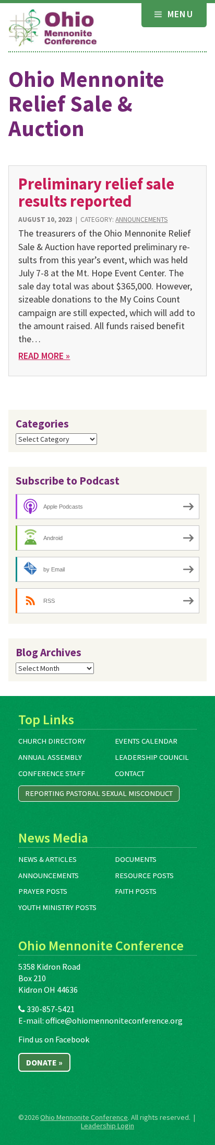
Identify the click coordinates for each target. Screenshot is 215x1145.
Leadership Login (107, 1125)
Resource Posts (144, 875)
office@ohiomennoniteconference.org (114, 1020)
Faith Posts (136, 891)
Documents (136, 859)
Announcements (141, 219)
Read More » (44, 356)
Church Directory (52, 741)
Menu (178, 14)
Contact (130, 773)
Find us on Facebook (53, 1039)
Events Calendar (146, 741)
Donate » (44, 1062)
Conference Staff (51, 773)
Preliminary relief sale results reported (96, 192)
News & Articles (47, 859)
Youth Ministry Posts (57, 907)
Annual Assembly (50, 757)
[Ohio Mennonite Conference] (52, 28)
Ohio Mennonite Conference (84, 1117)
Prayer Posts (42, 891)
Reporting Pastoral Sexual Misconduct (99, 793)
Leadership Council (152, 757)
